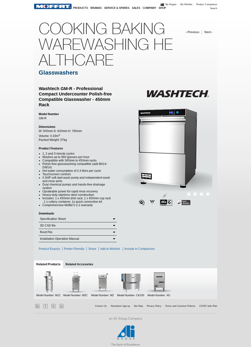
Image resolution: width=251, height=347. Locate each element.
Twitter (53, 306)
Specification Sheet (53, 219)
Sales (136, 8)
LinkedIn (62, 306)
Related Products (49, 264)
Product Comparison (206, 4)
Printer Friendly (74, 249)
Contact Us (101, 306)
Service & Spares (116, 8)
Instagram (70, 306)
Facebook (45, 306)
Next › (208, 32)
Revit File (46, 232)
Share (92, 249)
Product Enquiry (49, 249)
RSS (37, 306)
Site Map (138, 306)
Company (149, 8)
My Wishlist (186, 4)
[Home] (53, 6)
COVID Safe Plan (208, 306)
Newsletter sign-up (120, 306)
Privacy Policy (154, 306)
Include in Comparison (140, 249)
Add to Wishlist (110, 249)
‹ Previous (192, 32)
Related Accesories (79, 264)
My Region (170, 4)
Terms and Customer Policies (180, 306)
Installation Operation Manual (59, 238)
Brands (96, 8)
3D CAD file (48, 225)
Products (80, 8)
